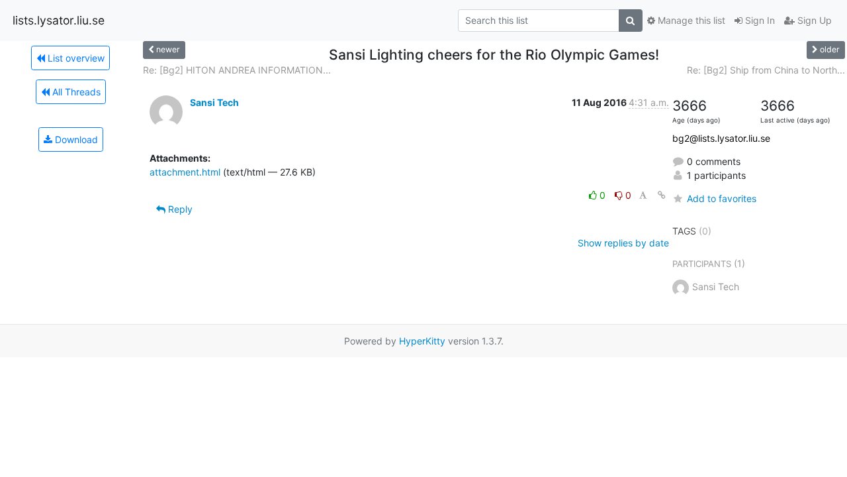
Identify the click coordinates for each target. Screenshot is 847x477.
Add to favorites (721, 198)
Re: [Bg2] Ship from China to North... (766, 70)
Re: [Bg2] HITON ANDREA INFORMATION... (237, 70)
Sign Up (813, 20)
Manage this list (690, 20)
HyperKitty (422, 340)
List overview (75, 58)
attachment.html (185, 172)
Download (75, 139)
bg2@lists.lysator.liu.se (721, 138)
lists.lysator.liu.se (59, 20)
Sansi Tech (214, 102)
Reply (179, 209)
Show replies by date (623, 242)
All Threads (75, 91)
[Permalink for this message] (661, 195)
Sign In (758, 20)
